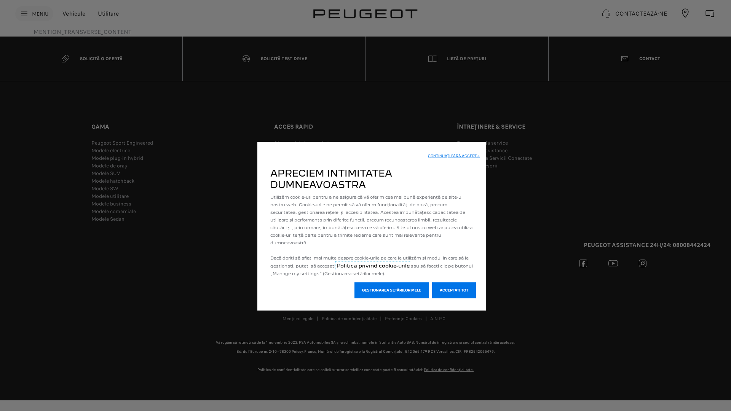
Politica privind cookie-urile (373, 266)
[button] (454, 156)
